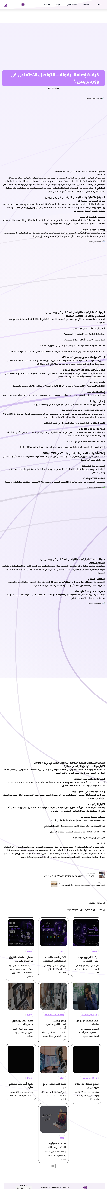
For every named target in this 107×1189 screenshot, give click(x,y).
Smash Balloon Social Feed (92, 826)
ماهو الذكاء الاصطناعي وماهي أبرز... (56, 1024)
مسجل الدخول (86, 909)
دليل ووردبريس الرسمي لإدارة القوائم (89, 837)
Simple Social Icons (96, 832)
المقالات (86, 4)
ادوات (58, 4)
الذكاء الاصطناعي (51, 1015)
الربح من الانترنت (89, 1015)
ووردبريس (86, 1078)
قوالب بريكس (72, 4)
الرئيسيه (98, 4)
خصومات (47, 4)
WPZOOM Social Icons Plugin (91, 820)
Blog (94, 951)
